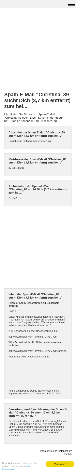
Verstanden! (60, 463)
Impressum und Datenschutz (56, 451)
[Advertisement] (38, 50)
